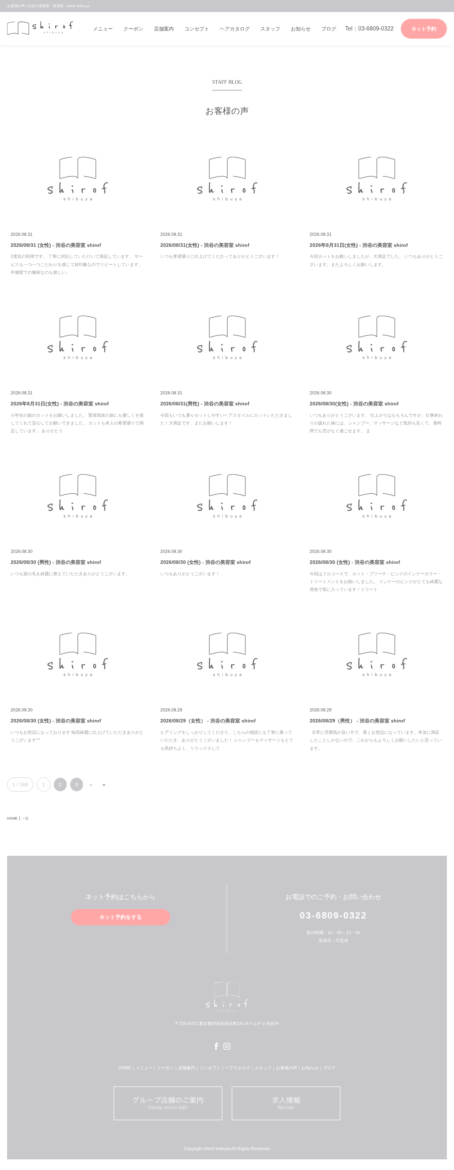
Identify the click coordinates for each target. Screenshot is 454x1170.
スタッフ (270, 29)
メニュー (103, 29)
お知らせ (301, 29)
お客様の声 (286, 1067)
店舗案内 (164, 29)
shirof (40, 28)
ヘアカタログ (235, 29)
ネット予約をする (120, 917)
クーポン (133, 29)
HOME (124, 1067)
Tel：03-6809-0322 (369, 29)
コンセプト (196, 29)
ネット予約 (423, 29)
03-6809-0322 (333, 915)
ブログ (328, 29)
